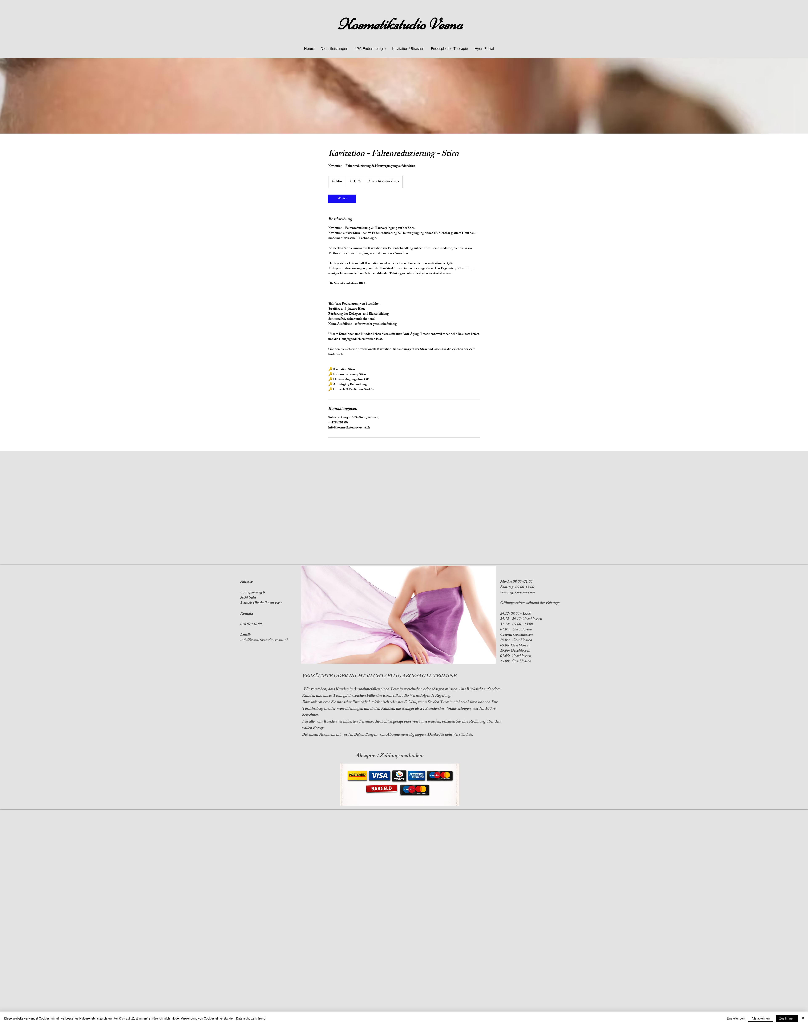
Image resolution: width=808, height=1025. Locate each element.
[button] (334, 48)
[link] (342, 199)
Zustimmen (786, 1018)
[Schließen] (802, 1018)
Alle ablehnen (761, 1018)
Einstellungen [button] (736, 1018)
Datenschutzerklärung (250, 1018)
